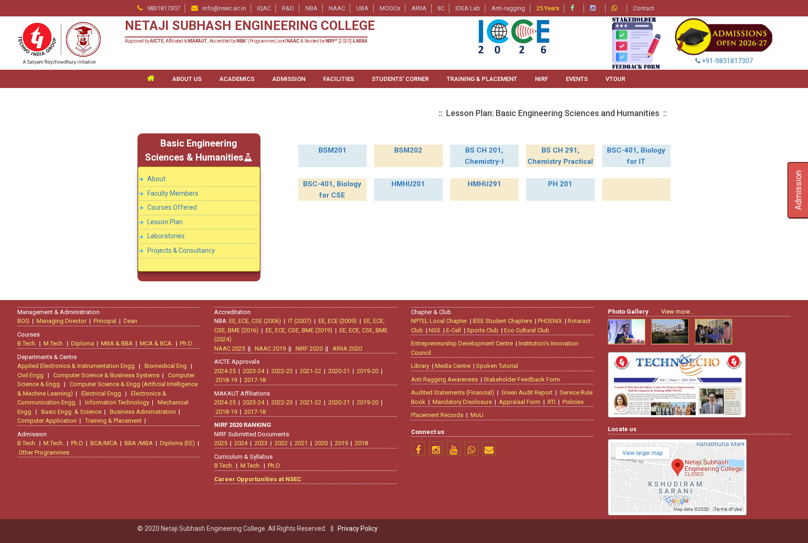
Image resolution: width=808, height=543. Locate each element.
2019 (341, 443)
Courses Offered (172, 207)
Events (577, 78)
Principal (105, 320)
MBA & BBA (117, 343)
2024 (240, 443)
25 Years (547, 8)
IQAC (264, 8)
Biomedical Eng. (166, 365)
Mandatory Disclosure (462, 401)
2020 (321, 443)
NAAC (337, 8)
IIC (441, 8)
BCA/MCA (103, 443)
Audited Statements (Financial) (452, 392)
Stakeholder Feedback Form (521, 379)
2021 (301, 443)
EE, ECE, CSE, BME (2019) (299, 330)
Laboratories (166, 236)
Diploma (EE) (177, 443)
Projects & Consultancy (181, 250)
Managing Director (61, 320)
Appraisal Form (520, 401)
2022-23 (282, 370)
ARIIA (418, 8)
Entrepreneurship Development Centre (462, 343)
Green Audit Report (527, 392)
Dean (130, 320)
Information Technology (117, 402)
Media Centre (452, 365)
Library (420, 365)
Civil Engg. (31, 375)
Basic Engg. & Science (71, 411)
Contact (643, 8)
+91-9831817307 (726, 61)
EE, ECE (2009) (337, 320)
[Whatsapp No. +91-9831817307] (617, 8)
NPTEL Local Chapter (439, 320)
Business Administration (143, 411)
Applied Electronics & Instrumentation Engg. (76, 365)
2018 (361, 443)
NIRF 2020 (309, 348)
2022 (281, 443)
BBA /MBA (138, 443)
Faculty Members (172, 193)
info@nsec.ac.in (224, 8)
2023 (260, 443)
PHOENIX (550, 320)
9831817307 (163, 8)
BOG (23, 320)
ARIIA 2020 (347, 348)
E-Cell (453, 330)
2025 (220, 443)
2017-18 (255, 379)
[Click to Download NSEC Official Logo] (59, 42)
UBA (362, 8)
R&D (288, 8)
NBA (311, 8)
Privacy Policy (358, 528)
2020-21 (339, 370)
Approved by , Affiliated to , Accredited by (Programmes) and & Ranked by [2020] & (246, 41)
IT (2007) (299, 320)
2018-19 (226, 379)
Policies (573, 401)
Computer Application (47, 420)
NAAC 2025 (229, 348)
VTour (615, 78)
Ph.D (77, 443)
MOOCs (390, 8)
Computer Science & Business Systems (106, 375)
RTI (552, 401)
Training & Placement (113, 420)
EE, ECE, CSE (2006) (255, 320)
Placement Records (437, 414)
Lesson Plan (165, 222)
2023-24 (253, 370)
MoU (476, 414)
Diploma (82, 343)
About (156, 179)
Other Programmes (44, 452)
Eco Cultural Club (526, 330)
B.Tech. (26, 343)
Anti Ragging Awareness (444, 379)
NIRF (541, 78)
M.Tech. (53, 343)
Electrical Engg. (102, 393)
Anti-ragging (508, 8)
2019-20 (367, 370)
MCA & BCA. (156, 343)
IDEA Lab (467, 8)
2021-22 (310, 370)
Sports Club (482, 330)
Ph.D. (186, 343)
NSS (434, 330)
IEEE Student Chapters (502, 320)
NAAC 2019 (270, 348)
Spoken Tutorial (497, 365)
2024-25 (225, 370)
